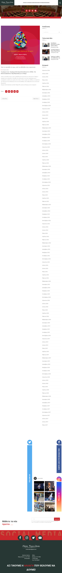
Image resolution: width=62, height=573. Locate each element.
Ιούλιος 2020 (45, 303)
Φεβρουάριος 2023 (46, 204)
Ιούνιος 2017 (45, 421)
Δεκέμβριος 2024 (46, 134)
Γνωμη (33, 2)
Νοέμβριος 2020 (46, 290)
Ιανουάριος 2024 (46, 169)
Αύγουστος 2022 (46, 223)
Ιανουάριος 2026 (46, 92)
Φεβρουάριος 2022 (46, 242)
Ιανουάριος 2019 (46, 361)
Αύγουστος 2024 (46, 147)
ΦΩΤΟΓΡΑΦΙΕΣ (41, 2)
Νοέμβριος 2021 (46, 252)
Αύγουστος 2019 (46, 338)
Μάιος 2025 (45, 118)
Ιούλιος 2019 (45, 342)
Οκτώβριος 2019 (46, 332)
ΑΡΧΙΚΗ (24, 2)
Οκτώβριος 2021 (46, 255)
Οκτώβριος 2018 (46, 370)
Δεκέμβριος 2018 (46, 364)
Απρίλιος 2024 (45, 159)
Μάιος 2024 (45, 156)
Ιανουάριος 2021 (46, 284)
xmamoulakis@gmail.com (31, 549)
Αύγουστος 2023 (46, 185)
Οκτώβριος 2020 (46, 294)
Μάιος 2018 (45, 386)
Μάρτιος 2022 (45, 239)
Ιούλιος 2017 (45, 418)
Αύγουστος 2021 (46, 262)
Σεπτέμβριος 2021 (46, 258)
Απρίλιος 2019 (45, 351)
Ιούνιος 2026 (45, 76)
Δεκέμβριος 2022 (46, 211)
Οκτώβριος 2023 (46, 179)
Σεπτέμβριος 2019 (46, 335)
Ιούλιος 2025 (45, 112)
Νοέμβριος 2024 (46, 137)
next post (36, 98)
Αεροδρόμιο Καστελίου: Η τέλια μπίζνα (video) (55, 44)
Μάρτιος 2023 (45, 201)
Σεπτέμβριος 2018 (46, 373)
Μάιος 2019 (45, 348)
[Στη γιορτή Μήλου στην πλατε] (39, 507)
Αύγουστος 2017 (46, 415)
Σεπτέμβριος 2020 (46, 297)
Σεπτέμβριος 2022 (46, 220)
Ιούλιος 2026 (45, 73)
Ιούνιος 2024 (45, 153)
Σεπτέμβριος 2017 (46, 412)
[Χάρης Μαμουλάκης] (7, 2)
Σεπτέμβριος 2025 (46, 105)
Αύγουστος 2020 (46, 300)
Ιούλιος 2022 (45, 227)
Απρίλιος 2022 (45, 236)
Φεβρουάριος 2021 (46, 281)
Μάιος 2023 (45, 195)
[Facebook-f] (26, 11)
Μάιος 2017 (45, 425)
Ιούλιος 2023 (45, 188)
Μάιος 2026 (45, 80)
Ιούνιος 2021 (45, 268)
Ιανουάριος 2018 (46, 399)
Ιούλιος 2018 (45, 380)
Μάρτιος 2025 (45, 124)
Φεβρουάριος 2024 (46, 166)
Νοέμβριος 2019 (46, 329)
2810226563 (27, 558)
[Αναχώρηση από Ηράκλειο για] (39, 497)
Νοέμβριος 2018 (46, 367)
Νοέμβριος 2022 (46, 214)
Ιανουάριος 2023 (46, 207)
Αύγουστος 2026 (46, 70)
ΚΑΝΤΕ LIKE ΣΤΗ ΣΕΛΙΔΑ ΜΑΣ (59, 459)
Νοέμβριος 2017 (46, 405)
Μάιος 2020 (45, 310)
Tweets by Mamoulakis (9, 440)
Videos (36, 2)
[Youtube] (35, 11)
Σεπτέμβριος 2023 (46, 182)
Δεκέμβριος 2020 (46, 287)
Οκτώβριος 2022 (46, 217)
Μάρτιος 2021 (45, 278)
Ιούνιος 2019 (45, 345)
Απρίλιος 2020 (45, 313)
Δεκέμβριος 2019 (46, 326)
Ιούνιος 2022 (45, 230)
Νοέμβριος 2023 (46, 175)
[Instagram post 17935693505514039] (39, 486)
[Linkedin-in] (29, 11)
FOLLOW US (30, 478)
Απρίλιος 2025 (45, 121)
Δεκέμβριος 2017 (46, 402)
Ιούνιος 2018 (45, 383)
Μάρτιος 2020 (45, 316)
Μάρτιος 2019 (45, 354)
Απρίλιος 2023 (45, 198)
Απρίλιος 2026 (45, 83)
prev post (5, 98)
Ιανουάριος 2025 (46, 131)
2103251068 (35, 558)
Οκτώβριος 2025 (46, 102)
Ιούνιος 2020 (45, 306)
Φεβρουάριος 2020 (46, 319)
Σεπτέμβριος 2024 (46, 143)
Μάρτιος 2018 (45, 393)
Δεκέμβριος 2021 (46, 249)
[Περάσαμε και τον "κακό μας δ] (50, 497)
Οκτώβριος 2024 (46, 140)
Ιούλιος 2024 (45, 150)
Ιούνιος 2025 (45, 115)
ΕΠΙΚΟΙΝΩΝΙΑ (46, 2)
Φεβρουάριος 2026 (46, 89)
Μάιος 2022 (45, 233)
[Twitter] (32, 11)
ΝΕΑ (31, 2)
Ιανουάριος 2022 (46, 246)
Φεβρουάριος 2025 (46, 127)
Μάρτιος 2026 (45, 86)
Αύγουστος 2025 (46, 108)
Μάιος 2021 (45, 271)
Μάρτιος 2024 (45, 163)
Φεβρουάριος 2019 (46, 357)
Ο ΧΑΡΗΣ (28, 2)
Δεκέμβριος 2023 (46, 172)
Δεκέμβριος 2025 (46, 96)
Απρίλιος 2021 (45, 274)
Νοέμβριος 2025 (46, 99)
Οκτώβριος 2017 (46, 409)
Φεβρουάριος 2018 (46, 396)
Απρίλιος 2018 (45, 389)
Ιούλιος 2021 (45, 265)
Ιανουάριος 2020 (46, 322)
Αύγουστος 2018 (46, 377)
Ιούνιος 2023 (45, 191)
